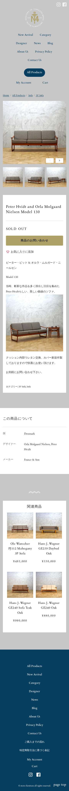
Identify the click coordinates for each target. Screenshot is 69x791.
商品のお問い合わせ (34, 240)
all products (34, 666)
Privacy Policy (43, 51)
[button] (20, 252)
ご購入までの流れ (34, 742)
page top (59, 785)
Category (45, 35)
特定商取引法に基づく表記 (34, 750)
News (37, 43)
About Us (22, 51)
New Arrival (25, 35)
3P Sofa (40, 95)
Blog (50, 43)
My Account (23, 82)
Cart (45, 82)
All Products (34, 72)
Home (6, 95)
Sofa (30, 95)
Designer (21, 43)
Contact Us (34, 60)
